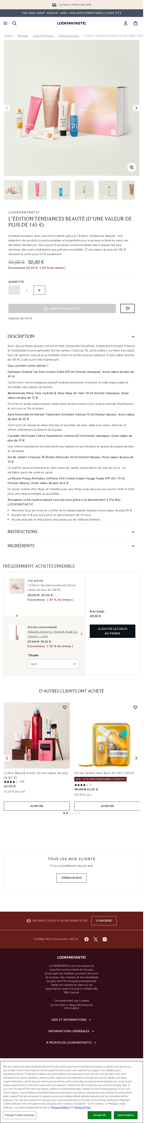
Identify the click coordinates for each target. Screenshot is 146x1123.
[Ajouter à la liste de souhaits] (127, 308)
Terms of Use (82, 1107)
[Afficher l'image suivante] (136, 108)
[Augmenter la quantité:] (39, 290)
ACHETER (36, 806)
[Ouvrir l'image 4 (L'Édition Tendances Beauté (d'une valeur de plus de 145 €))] (84, 190)
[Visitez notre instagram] (104, 939)
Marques (22, 35)
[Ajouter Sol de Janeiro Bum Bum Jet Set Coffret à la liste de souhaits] (135, 707)
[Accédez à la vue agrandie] (131, 167)
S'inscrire (104, 920)
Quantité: (16, 282)
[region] (71, 1092)
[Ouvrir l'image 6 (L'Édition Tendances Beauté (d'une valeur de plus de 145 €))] (131, 190)
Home (8, 35)
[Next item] (136, 758)
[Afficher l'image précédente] (7, 108)
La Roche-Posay (43, 35)
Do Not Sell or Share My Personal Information (72, 1007)
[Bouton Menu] (5, 23)
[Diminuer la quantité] (14, 290)
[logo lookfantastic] (71, 23)
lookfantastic (24, 212)
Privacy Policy (60, 1107)
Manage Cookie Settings (19, 1115)
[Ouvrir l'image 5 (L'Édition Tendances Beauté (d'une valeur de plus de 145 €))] (107, 190)
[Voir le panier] (135, 23)
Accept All (99, 1115)
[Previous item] (7, 758)
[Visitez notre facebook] (86, 939)
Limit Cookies (126, 1115)
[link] (125, 23)
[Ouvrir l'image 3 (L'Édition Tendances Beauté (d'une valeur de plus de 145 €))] (60, 190)
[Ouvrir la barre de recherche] (14, 23)
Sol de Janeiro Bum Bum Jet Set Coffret (104, 773)
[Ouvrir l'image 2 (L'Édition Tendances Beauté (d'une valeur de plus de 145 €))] (37, 190)
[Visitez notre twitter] (95, 939)
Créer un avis (71, 877)
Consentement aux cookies (71, 1000)
